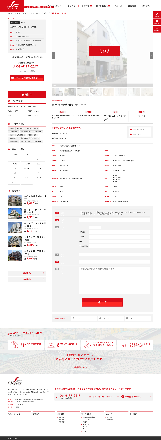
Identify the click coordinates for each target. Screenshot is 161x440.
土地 (10, 116)
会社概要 (132, 6)
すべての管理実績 (89, 417)
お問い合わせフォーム (102, 396)
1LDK (26, 159)
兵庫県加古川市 (25, 132)
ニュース (118, 6)
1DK (26, 155)
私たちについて (14, 414)
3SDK (39, 164)
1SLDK (39, 159)
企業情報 (110, 419)
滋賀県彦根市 (21, 135)
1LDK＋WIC (14, 155)
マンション (86, 419)
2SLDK (26, 168)
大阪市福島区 (32, 135)
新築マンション (33, 116)
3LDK (39, 178)
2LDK (27, 178)
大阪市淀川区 (37, 141)
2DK (14, 178)
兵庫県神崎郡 (23, 138)
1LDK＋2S (26, 164)
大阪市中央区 (35, 138)
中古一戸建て (32, 106)
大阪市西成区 (37, 132)
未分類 (109, 417)
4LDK (14, 182)
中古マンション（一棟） (17, 106)
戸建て (85, 422)
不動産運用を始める (80, 367)
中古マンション (33, 111)
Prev (53, 55)
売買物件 (25, 13)
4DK (14, 173)
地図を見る (137, 134)
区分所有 (86, 424)
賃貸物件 (27, 273)
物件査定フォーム (133, 396)
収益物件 (27, 279)
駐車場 (85, 426)
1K (39, 173)
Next (151, 55)
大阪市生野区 (14, 141)
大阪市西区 (20, 128)
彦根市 (12, 135)
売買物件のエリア (36, 13)
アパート (86, 429)
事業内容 (71, 6)
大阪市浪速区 (14, 132)
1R (26, 173)
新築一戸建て (13, 111)
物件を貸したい (87, 414)
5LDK (39, 155)
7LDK (14, 168)
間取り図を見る (138, 130)
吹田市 (29, 128)
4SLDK (14, 164)
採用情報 (146, 6)
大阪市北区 (13, 138)
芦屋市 (12, 128)
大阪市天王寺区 (25, 141)
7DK (26, 182)
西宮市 (45, 13)
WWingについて (55, 6)
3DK (14, 159)
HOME (10, 13)
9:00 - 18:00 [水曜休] (70, 396)
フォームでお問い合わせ (27, 78)
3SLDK (39, 168)
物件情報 (17, 13)
